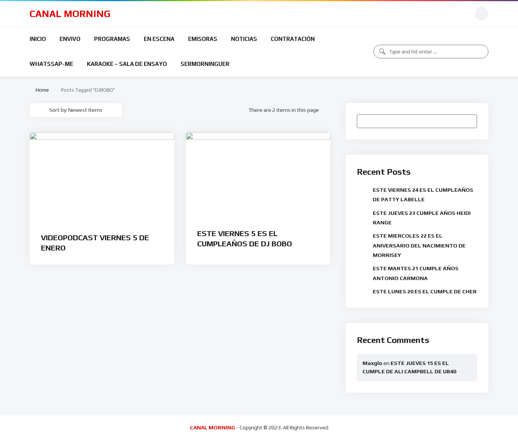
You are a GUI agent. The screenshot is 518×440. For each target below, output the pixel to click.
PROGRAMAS (112, 39)
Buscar (467, 121)
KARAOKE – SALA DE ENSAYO (127, 64)
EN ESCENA (159, 39)
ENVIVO (70, 39)
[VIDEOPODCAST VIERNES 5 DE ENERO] (102, 177)
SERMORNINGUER (205, 64)
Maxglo (372, 363)
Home (41, 90)
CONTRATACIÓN (293, 39)
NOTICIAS (244, 39)
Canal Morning (70, 13)
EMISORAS (202, 39)
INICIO (38, 39)
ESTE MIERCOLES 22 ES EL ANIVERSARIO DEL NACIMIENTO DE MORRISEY (419, 245)
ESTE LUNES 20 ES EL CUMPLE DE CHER (425, 291)
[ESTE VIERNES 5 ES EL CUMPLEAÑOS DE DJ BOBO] (258, 175)
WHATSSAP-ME (51, 64)
